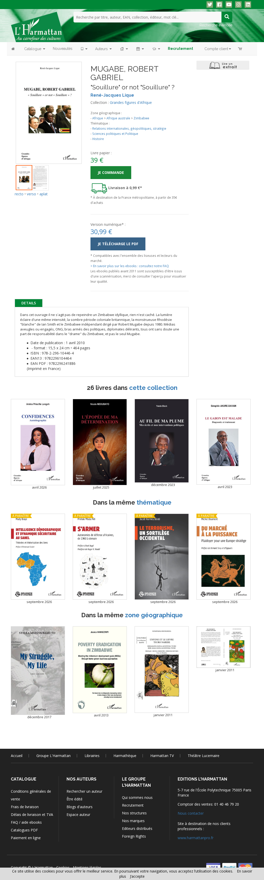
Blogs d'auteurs (80, 806)
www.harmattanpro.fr (195, 837)
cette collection (153, 387)
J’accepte (137, 876)
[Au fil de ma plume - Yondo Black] (162, 441)
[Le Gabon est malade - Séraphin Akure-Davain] (223, 442)
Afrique (97, 118)
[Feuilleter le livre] (222, 65)
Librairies (92, 755)
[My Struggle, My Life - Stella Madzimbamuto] (38, 670)
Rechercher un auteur (84, 791)
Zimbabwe (141, 118)
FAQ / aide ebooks (26, 822)
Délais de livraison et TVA (32, 814)
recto (19, 193)
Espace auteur (78, 814)
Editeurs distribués (137, 828)
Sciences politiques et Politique (115, 134)
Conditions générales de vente (31, 795)
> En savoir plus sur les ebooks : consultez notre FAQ (129, 266)
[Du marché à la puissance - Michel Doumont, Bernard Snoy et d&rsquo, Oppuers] (223, 557)
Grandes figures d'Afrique (131, 102)
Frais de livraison (25, 806)
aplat (43, 193)
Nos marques (133, 820)
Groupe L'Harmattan (53, 755)
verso (31, 193)
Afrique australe (118, 118)
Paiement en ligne (26, 837)
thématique (154, 502)
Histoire (98, 139)
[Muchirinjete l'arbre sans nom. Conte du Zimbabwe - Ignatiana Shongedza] (223, 647)
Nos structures (134, 812)
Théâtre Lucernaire (203, 755)
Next (89, 107)
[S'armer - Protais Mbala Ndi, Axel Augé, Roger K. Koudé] (100, 557)
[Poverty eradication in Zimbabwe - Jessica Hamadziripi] (100, 669)
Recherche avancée (216, 25)
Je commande (111, 172)
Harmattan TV (162, 755)
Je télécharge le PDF (118, 243)
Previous (8, 107)
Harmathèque (124, 755)
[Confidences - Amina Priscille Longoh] (38, 442)
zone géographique (154, 615)
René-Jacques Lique (112, 95)
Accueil (16, 755)
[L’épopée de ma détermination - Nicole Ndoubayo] (100, 442)
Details (28, 302)
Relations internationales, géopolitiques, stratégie (129, 128)
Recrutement (133, 805)
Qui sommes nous (137, 797)
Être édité (74, 799)
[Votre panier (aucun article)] (240, 48)
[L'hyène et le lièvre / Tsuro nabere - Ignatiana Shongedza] (162, 669)
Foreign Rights (134, 836)
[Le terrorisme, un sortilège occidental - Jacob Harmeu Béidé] (162, 557)
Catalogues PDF (24, 830)
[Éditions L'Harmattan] (38, 27)
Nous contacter (191, 813)
